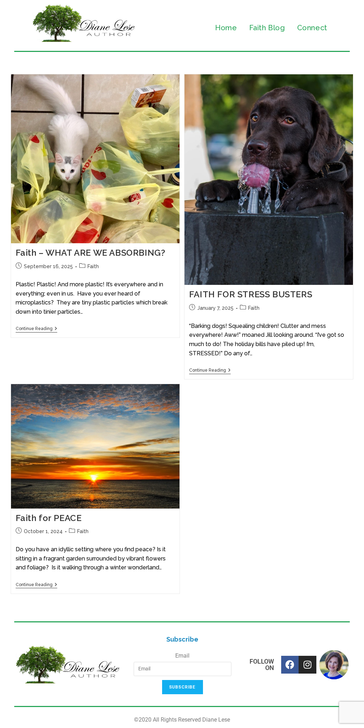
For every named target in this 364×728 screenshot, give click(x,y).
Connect (312, 27)
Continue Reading (36, 328)
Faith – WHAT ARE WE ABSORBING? (91, 253)
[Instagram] (307, 665)
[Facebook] (290, 665)
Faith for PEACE (49, 518)
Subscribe (182, 687)
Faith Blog (267, 27)
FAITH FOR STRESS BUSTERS (250, 294)
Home (226, 27)
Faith (93, 266)
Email (182, 655)
